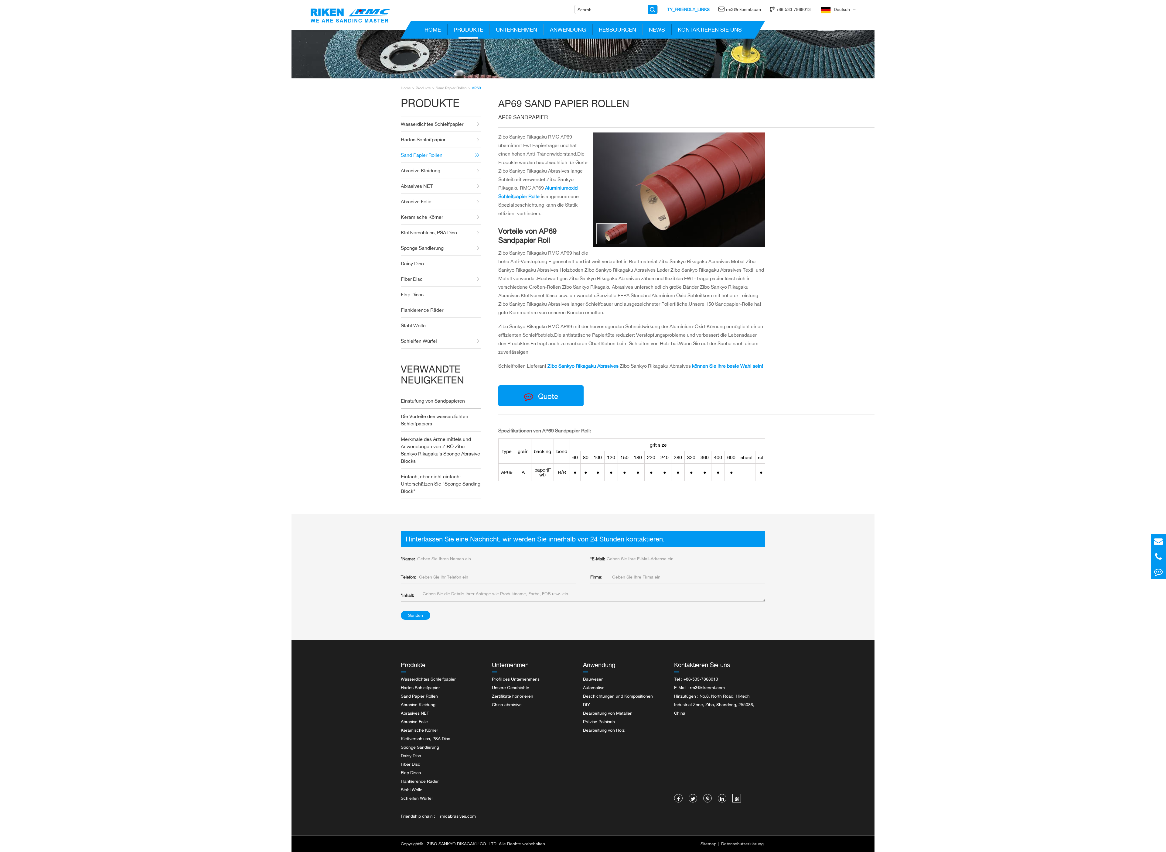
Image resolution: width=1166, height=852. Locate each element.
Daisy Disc (412, 263)
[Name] (652, 9)
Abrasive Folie (416, 201)
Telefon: (408, 576)
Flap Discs (412, 294)
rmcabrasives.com (458, 816)
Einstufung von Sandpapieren (433, 401)
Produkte (468, 29)
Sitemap (708, 843)
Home (432, 29)
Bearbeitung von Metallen (607, 713)
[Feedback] (1158, 571)
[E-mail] (1158, 541)
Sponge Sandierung (422, 248)
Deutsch (842, 9)
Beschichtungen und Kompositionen (618, 696)
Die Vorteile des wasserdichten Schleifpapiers (434, 420)
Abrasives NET (417, 186)
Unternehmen (516, 29)
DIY (586, 704)
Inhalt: (407, 595)
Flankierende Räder (422, 310)
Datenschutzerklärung (742, 843)
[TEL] (1158, 556)
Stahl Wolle (413, 325)
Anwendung (568, 29)
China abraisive (507, 704)
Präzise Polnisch (599, 721)
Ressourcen (617, 29)
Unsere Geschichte (510, 687)
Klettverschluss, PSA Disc (429, 232)
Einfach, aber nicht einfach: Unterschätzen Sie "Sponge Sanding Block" (440, 483)
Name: (408, 558)
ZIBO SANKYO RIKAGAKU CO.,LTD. (462, 843)
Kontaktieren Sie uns (710, 29)
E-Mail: (597, 558)
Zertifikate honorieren (512, 696)
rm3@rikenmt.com (743, 9)
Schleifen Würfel (419, 341)
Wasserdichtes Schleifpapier (432, 124)
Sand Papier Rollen (451, 88)
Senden (415, 615)
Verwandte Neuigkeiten (432, 374)
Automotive (594, 687)
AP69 (476, 88)
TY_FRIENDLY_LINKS (688, 9)
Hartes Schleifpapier (423, 139)
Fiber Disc (412, 279)
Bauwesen (593, 679)
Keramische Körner (422, 217)
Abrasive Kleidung (420, 170)
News (657, 29)
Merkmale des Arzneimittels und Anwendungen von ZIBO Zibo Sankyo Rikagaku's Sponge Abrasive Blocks (440, 450)
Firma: (596, 576)
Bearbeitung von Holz (604, 730)
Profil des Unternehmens (516, 679)
